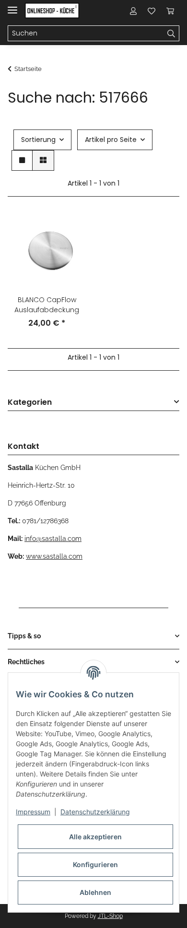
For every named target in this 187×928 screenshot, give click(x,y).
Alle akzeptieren (95, 837)
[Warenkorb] (170, 10)
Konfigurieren (95, 864)
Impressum (33, 812)
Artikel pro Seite (111, 139)
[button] (133, 10)
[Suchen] (171, 33)
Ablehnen (95, 892)
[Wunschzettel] (151, 10)
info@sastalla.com (53, 538)
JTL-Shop (110, 916)
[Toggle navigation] (12, 6)
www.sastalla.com (54, 556)
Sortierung (38, 139)
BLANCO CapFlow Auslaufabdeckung (46, 305)
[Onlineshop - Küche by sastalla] (52, 11)
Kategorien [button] (30, 403)
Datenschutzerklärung (95, 812)
